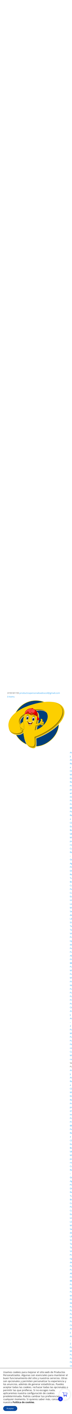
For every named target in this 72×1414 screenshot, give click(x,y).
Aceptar (10, 1408)
